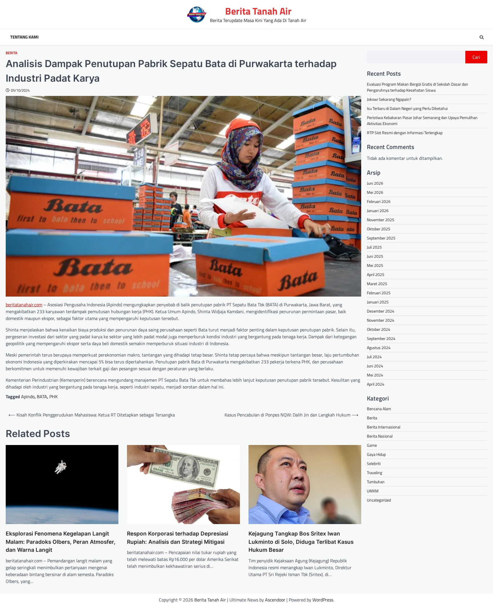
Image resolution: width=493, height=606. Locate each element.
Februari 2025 (379, 293)
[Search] (481, 37)
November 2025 (380, 220)
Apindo (28, 396)
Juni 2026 (375, 183)
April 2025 (375, 274)
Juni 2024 (375, 366)
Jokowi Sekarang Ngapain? (389, 99)
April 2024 (375, 384)
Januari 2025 (378, 302)
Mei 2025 (375, 265)
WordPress (322, 599)
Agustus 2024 (379, 348)
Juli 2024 (374, 357)
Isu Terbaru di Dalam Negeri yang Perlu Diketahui (407, 108)
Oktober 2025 (378, 229)
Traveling (374, 473)
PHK (53, 396)
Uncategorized (379, 500)
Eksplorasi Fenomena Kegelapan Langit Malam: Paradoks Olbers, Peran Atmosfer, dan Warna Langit (61, 541)
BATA (42, 396)
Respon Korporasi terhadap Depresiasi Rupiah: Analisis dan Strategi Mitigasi (177, 537)
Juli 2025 (374, 247)
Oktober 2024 (378, 329)
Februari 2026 (379, 201)
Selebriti (374, 463)
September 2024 (381, 338)
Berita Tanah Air (258, 11)
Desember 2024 (380, 311)
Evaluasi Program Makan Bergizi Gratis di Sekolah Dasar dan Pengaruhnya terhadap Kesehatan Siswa (417, 87)
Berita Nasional (380, 436)
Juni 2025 (375, 256)
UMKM (373, 491)
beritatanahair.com (24, 304)
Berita (11, 53)
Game (372, 445)
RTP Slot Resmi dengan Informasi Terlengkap (405, 133)
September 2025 (381, 238)
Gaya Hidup (376, 454)
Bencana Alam (379, 409)
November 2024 (380, 320)
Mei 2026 (375, 192)
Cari (476, 57)
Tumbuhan (376, 482)
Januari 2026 (378, 211)
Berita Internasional (383, 427)
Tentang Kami (24, 37)
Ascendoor (275, 599)
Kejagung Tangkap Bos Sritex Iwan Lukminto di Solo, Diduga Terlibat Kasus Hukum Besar (300, 541)
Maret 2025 (377, 284)
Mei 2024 (375, 375)
